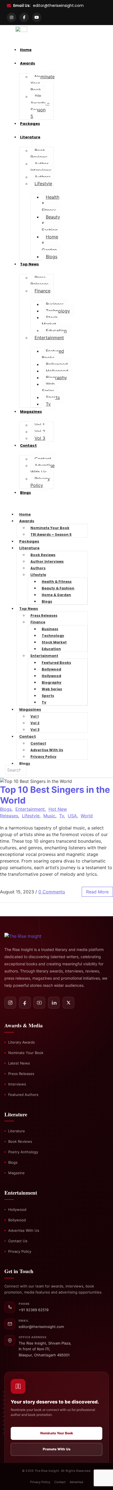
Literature (30, 137)
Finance (42, 290)
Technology (58, 311)
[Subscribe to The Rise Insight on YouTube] (39, 1003)
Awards (26, 521)
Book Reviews (38, 154)
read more (97, 891)
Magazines (31, 411)
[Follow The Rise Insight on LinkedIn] (54, 1003)
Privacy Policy (40, 482)
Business (55, 304)
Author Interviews (41, 167)
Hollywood (57, 371)
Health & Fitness (57, 581)
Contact (28, 445)
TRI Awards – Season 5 (39, 106)
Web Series (48, 387)
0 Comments (51, 891)
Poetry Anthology (23, 1152)
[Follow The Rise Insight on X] (68, 1003)
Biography (56, 377)
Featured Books (53, 354)
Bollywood (57, 364)
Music (49, 815)
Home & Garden (56, 594)
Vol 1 (39, 425)
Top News (29, 264)
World (87, 815)
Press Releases (39, 281)
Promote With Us (56, 1449)
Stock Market (50, 321)
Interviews (17, 1084)
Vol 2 (40, 431)
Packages (30, 123)
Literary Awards (21, 1042)
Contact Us (17, 1241)
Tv (48, 404)
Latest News (19, 1063)
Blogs (51, 256)
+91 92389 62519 (34, 1310)
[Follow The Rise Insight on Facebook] (25, 1003)
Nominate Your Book (49, 528)
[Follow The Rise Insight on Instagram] (10, 1003)
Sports (53, 397)
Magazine (16, 1173)
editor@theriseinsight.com (58, 5)
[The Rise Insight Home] (29, 936)
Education (56, 330)
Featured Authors (23, 1094)
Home (25, 514)
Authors (43, 177)
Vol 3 (40, 438)
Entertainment (49, 337)
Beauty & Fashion (58, 588)
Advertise (76, 1482)
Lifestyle (43, 183)
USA (72, 815)
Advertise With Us (42, 469)
